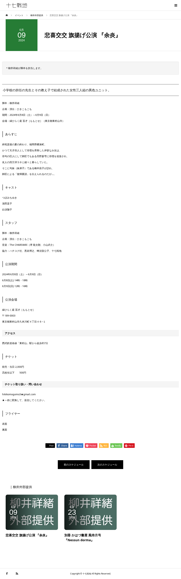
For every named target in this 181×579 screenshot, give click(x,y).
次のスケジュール (107, 464)
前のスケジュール (74, 464)
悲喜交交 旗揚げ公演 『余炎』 (27, 535)
